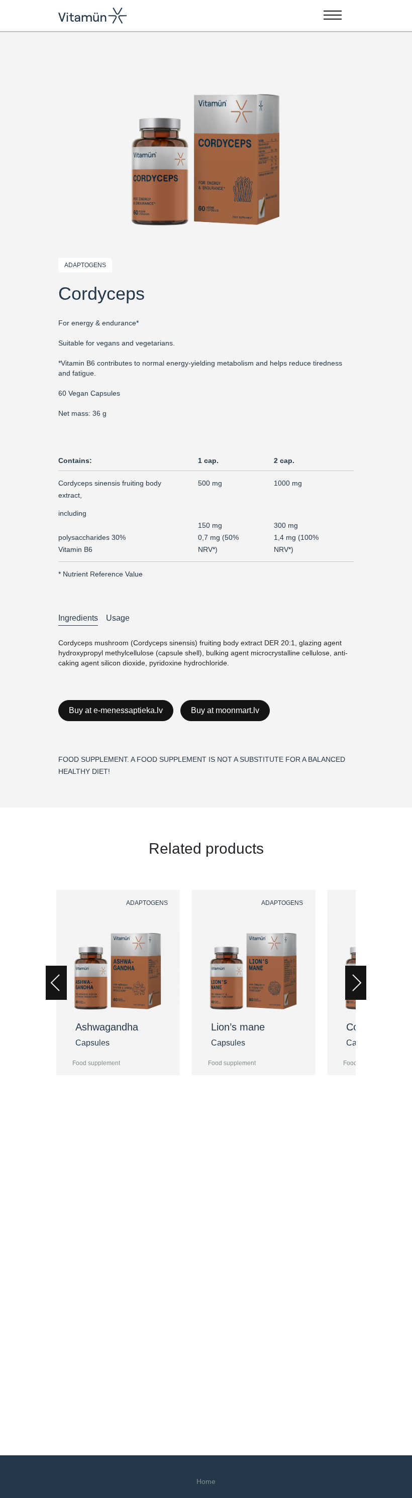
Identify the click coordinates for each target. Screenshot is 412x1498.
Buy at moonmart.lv (225, 710)
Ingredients (78, 618)
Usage (118, 618)
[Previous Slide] (56, 983)
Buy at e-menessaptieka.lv (116, 710)
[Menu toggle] (333, 16)
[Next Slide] (355, 983)
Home (206, 1481)
